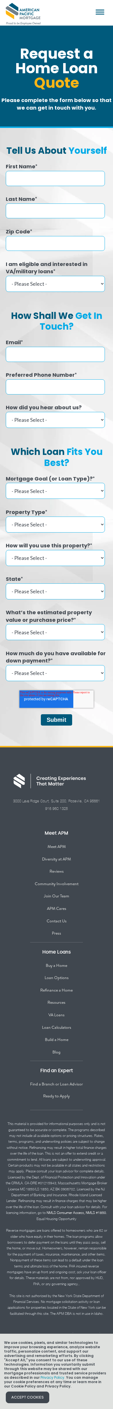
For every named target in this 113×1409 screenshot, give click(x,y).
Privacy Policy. (53, 1377)
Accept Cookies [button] (27, 1397)
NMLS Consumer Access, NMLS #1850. (77, 1212)
